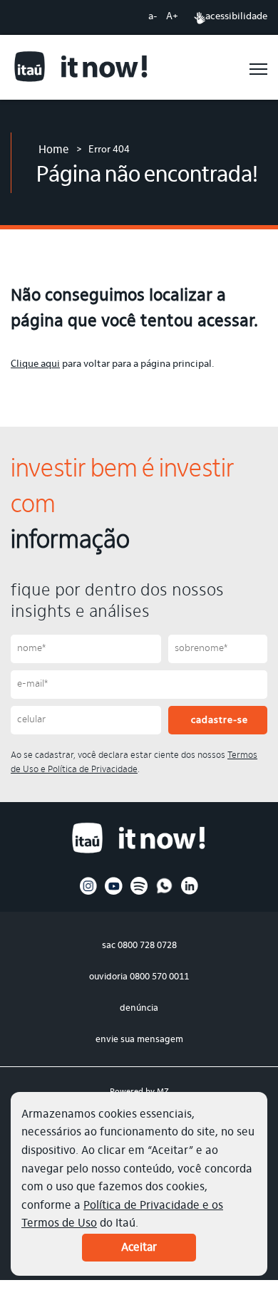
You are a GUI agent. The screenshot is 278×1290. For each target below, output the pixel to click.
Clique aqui (35, 365)
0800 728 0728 (147, 945)
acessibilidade (236, 17)
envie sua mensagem (139, 1039)
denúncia (139, 1008)
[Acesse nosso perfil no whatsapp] (164, 893)
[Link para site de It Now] (82, 68)
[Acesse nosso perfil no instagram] (89, 893)
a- (153, 17)
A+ (172, 17)
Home (53, 150)
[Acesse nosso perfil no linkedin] (190, 893)
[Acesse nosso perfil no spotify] (139, 893)
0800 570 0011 (159, 977)
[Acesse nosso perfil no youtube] (114, 893)
